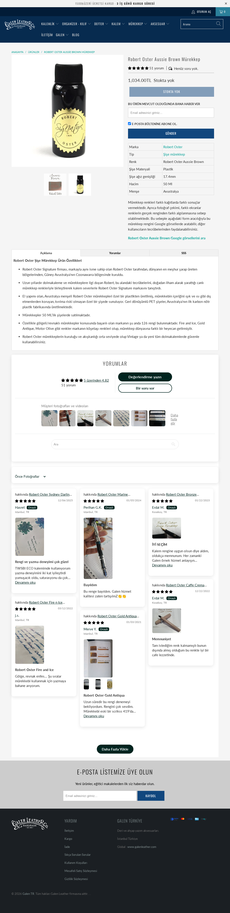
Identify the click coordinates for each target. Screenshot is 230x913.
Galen (60, 34)
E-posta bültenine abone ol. (154, 124)
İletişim (47, 34)
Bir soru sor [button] (145, 388)
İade (67, 847)
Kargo (68, 838)
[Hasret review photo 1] (44, 536)
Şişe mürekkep (174, 154)
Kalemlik (48, 23)
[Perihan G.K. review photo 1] (112, 548)
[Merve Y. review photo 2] (89, 684)
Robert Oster (172, 147)
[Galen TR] (20, 25)
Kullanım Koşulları (75, 863)
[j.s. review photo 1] (44, 644)
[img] (25, 501)
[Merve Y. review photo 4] (112, 684)
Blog (75, 34)
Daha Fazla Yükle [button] (115, 749)
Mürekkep (135, 23)
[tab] (46, 252)
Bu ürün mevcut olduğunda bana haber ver (164, 104)
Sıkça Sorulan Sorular (77, 854)
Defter (99, 23)
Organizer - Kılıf (75, 23)
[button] (138, 68)
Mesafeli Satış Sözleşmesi (80, 871)
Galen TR (28, 893)
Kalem (116, 23)
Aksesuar (158, 23)
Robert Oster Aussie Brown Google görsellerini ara (167, 238)
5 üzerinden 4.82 (96, 380)
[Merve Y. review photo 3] (100, 684)
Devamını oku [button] (25, 582)
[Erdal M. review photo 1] (181, 528)
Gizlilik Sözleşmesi (76, 879)
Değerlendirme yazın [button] (144, 377)
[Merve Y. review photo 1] (112, 658)
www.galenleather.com (141, 847)
